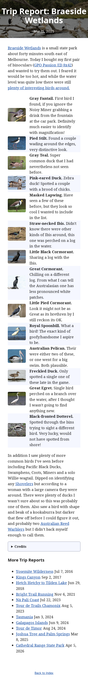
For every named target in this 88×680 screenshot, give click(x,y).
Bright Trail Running (34, 594)
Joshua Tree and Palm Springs (43, 633)
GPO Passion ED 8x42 (53, 64)
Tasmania (24, 616)
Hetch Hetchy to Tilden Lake (41, 582)
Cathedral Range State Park (40, 645)
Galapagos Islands (32, 622)
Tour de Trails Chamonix (38, 605)
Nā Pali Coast (27, 599)
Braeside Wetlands (24, 47)
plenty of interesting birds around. (39, 87)
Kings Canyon (28, 577)
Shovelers (24, 483)
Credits (20, 546)
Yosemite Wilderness (34, 571)
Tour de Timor (29, 628)
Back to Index (44, 673)
